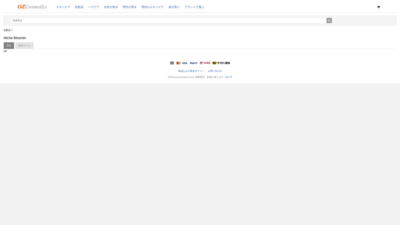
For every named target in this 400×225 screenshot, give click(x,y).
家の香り (174, 7)
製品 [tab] (8, 45)
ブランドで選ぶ (194, 7)
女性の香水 (111, 7)
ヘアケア (93, 7)
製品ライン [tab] (24, 45)
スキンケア (63, 7)
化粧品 (79, 7)
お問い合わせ (215, 71)
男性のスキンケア (152, 7)
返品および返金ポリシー (191, 71)
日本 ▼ (228, 77)
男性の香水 (130, 7)
